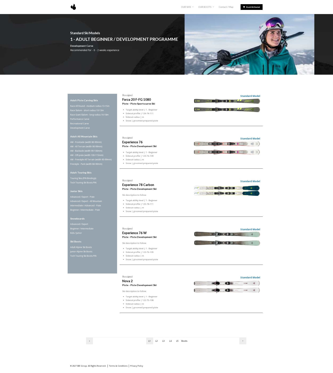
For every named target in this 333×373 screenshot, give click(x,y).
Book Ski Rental (253, 7)
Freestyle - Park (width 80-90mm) (86, 164)
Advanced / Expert (79, 224)
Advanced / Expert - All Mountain (86, 201)
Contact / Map (226, 7)
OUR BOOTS (204, 7)
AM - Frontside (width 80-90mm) (85, 142)
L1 (149, 340)
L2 (156, 340)
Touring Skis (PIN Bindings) (83, 178)
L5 (177, 340)
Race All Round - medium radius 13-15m (89, 106)
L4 (170, 340)
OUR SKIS (186, 7)
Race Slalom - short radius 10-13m (87, 110)
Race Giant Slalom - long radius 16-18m (89, 114)
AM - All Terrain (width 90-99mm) (86, 146)
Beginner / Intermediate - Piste (85, 209)
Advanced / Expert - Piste (82, 196)
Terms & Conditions (118, 365)
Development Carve (80, 127)
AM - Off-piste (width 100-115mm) (86, 155)
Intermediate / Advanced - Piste (85, 205)
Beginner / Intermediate (81, 228)
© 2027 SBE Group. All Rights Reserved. (88, 365)
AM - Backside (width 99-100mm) (86, 150)
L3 (163, 340)
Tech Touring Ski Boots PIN (83, 182)
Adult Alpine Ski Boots (81, 247)
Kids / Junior (76, 232)
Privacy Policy (136, 365)
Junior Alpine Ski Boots (81, 251)
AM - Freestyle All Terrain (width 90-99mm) (91, 159)
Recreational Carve (79, 123)
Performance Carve (79, 119)
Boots (184, 340)
